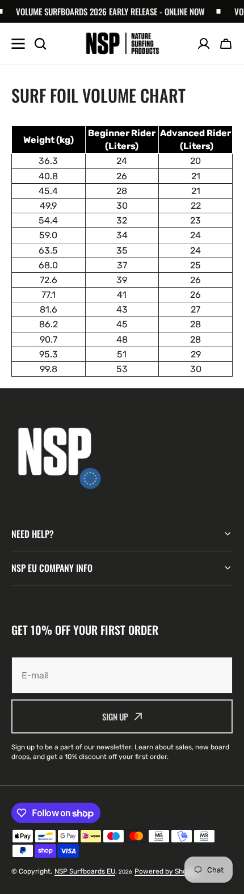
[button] (226, 43)
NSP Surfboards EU (84, 871)
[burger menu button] (18, 43)
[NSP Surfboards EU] (122, 44)
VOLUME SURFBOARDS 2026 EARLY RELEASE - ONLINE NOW (106, 11)
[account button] (204, 43)
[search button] (40, 43)
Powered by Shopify (166, 871)
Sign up (115, 716)
